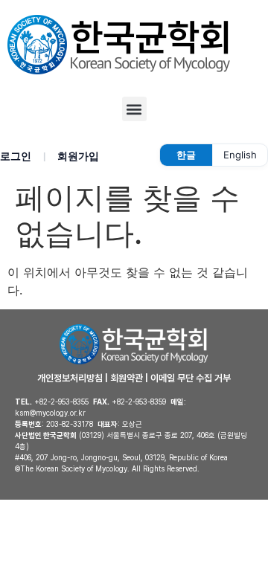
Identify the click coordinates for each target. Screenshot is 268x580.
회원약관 (126, 378)
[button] (134, 109)
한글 (186, 155)
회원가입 (78, 156)
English (240, 155)
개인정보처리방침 (70, 378)
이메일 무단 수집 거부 (190, 378)
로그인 (15, 156)
